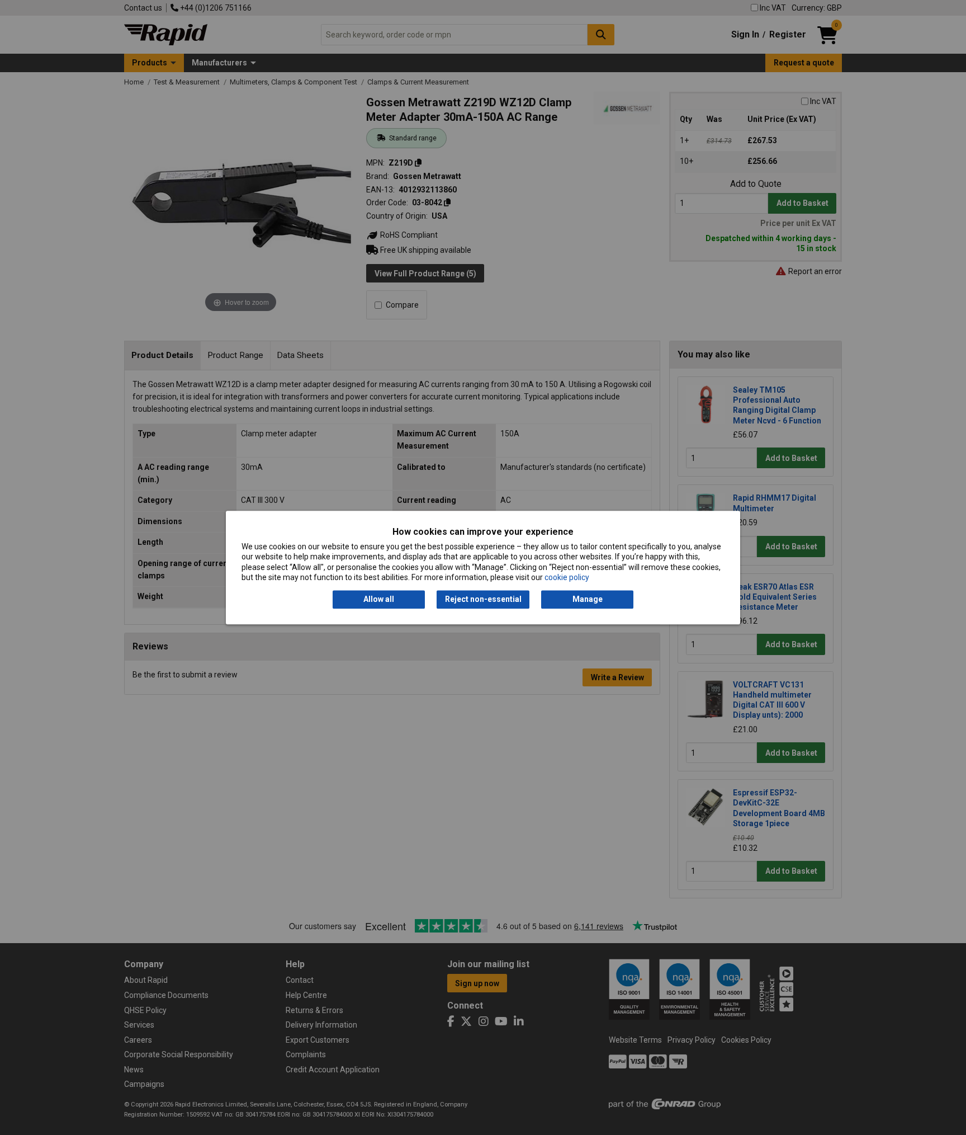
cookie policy (566, 577)
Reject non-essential (483, 599)
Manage (587, 599)
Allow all (378, 599)
